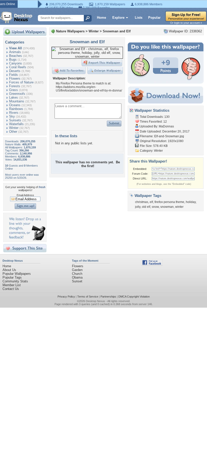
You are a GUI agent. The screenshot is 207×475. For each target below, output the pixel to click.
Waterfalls (16, 124)
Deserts (14, 71)
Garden (77, 270)
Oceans (14, 105)
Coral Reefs (17, 67)
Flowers (14, 78)
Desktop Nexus (95, 301)
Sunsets (15, 120)
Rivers (13, 113)
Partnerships (108, 296)
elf (151, 202)
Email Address (25, 195)
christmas (141, 202)
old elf (146, 207)
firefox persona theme (169, 202)
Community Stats (15, 281)
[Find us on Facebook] (152, 264)
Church (77, 274)
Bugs (13, 59)
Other (13, 131)
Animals (15, 52)
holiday (191, 202)
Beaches (15, 56)
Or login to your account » (186, 22)
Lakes (13, 97)
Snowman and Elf (117, 31)
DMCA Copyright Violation (134, 296)
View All (15, 48)
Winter (13, 128)
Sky (12, 116)
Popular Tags (12, 277)
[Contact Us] (26, 239)
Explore (118, 17)
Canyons (15, 63)
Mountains (16, 101)
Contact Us (11, 289)
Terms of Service (87, 296)
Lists (138, 17)
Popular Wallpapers (17, 274)
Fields (13, 75)
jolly (137, 207)
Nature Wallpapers (70, 31)
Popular (154, 17)
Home (101, 17)
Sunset (77, 281)
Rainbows (16, 109)
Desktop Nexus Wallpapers (16, 17)
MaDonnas (166, 126)
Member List (12, 285)
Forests (14, 86)
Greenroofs (17, 94)
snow (155, 207)
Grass (13, 90)
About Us (9, 270)
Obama (77, 277)
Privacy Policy (66, 296)
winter (179, 207)
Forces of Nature (21, 82)
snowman (167, 207)
